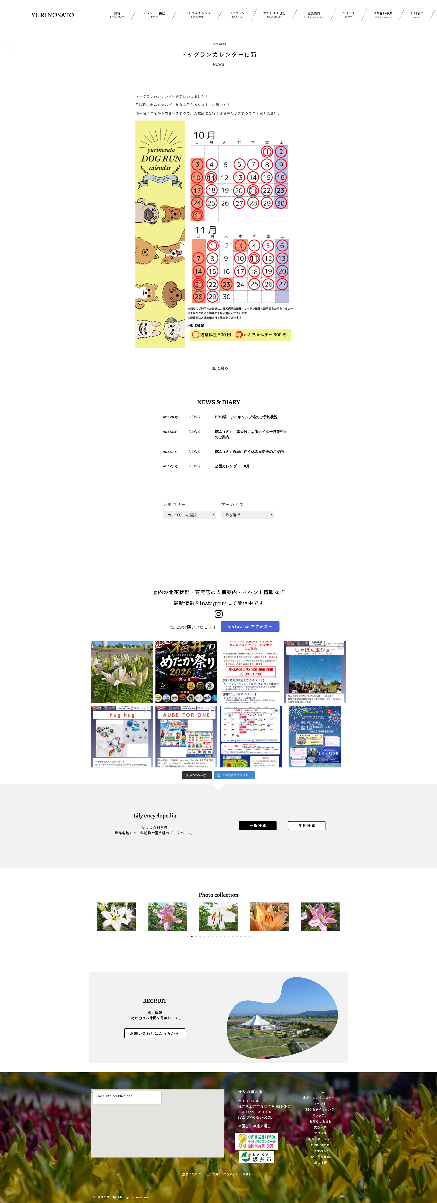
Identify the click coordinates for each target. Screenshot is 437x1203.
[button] (96, 917)
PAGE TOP (423, 1163)
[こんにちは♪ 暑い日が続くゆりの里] (122, 672)
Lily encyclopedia (155, 816)
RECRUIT (155, 1001)
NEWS (218, 64)
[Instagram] (342, 1196)
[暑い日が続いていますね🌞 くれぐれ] (251, 737)
